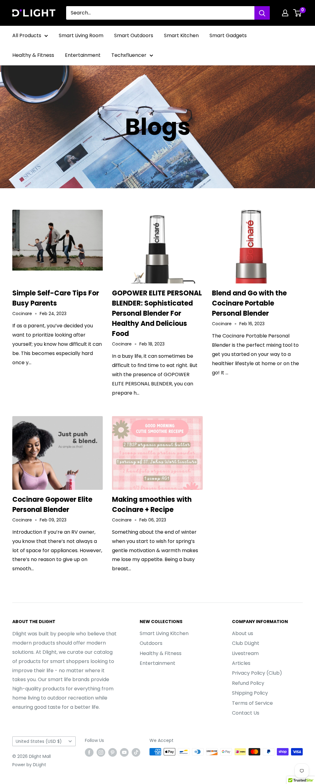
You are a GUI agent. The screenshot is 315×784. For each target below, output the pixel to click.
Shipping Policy (250, 692)
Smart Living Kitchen (164, 633)
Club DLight (245, 643)
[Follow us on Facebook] (89, 752)
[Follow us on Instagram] (101, 752)
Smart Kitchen (181, 35)
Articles (241, 663)
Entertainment (83, 55)
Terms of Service (252, 703)
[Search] (262, 13)
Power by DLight (29, 765)
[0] (297, 13)
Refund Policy (248, 683)
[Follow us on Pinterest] (112, 752)
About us (242, 633)
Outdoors (151, 643)
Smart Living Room (81, 35)
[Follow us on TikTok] (136, 752)
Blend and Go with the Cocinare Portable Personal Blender (249, 303)
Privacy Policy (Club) (257, 673)
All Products (26, 35)
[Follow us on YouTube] (124, 752)
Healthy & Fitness (33, 55)
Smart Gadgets (228, 35)
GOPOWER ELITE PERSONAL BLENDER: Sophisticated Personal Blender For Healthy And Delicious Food (157, 313)
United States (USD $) (39, 741)
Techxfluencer (128, 55)
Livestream (245, 653)
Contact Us (245, 712)
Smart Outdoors (133, 35)
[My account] (285, 13)
